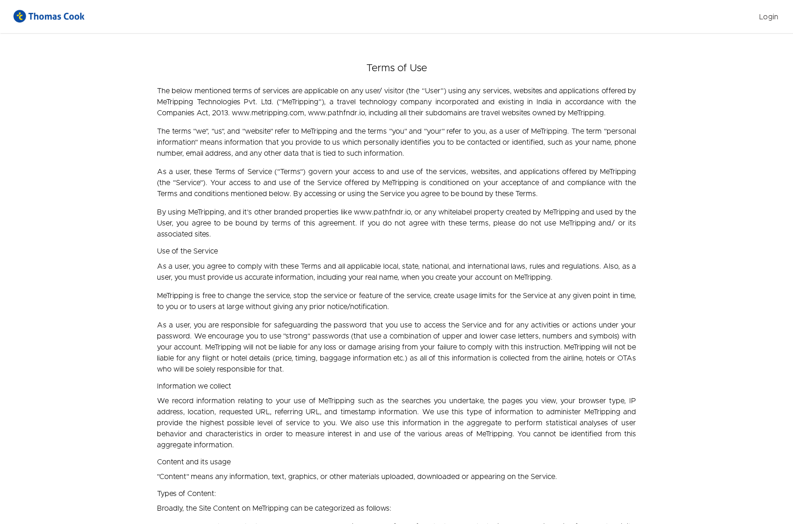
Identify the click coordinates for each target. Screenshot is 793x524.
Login (768, 17)
